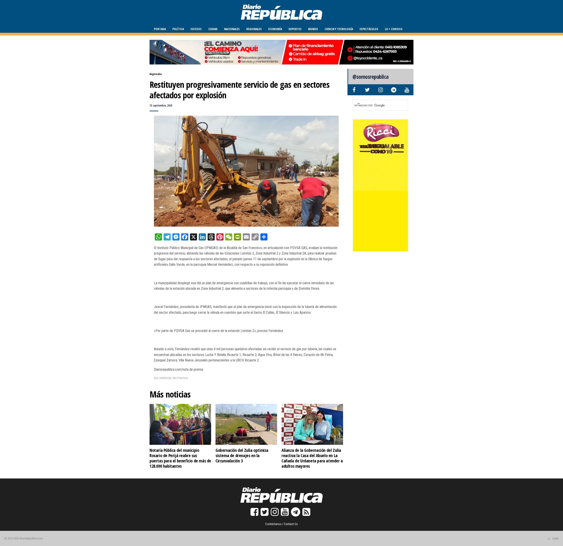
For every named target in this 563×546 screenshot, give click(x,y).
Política (178, 29)
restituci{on (165, 377)
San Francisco (180, 377)
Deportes (295, 29)
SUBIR (555, 539)
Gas (156, 377)
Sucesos (196, 29)
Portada (160, 29)
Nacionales (232, 29)
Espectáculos (369, 29)
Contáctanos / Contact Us (281, 524)
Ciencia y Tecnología (339, 29)
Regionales (254, 29)
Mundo (313, 29)
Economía (275, 29)
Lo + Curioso (393, 29)
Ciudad (213, 29)
